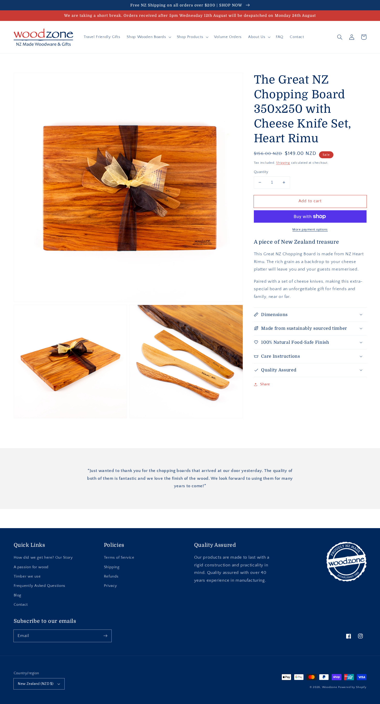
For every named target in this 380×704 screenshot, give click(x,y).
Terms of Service (119, 558)
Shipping (283, 162)
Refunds (111, 576)
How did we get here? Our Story (43, 558)
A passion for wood (31, 567)
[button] (148, 37)
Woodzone (329, 687)
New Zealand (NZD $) (35, 684)
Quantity (261, 172)
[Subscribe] (105, 636)
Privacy (110, 586)
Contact (21, 605)
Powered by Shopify (352, 687)
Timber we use (27, 576)
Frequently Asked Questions (39, 586)
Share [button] (265, 384)
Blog (18, 595)
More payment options (310, 229)
